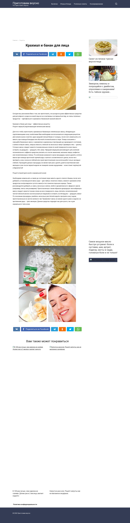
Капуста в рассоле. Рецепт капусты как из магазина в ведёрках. (65, 492)
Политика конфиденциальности (25, 504)
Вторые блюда (65, 4)
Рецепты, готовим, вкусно (105, 260)
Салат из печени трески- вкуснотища (101, 60)
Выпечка (54, 4)
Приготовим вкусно (26, 3)
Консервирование (96, 4)
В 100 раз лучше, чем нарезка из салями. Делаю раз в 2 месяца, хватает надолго (28, 493)
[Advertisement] (65, 22)
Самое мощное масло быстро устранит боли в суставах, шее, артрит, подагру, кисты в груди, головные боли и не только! (103, 247)
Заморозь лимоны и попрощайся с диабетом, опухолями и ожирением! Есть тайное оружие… (102, 87)
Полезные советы (80, 4)
